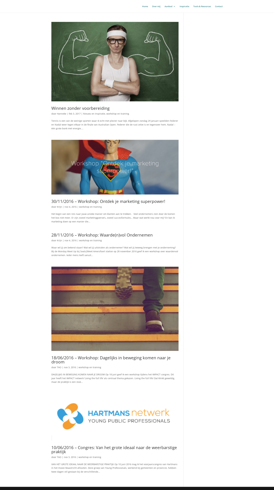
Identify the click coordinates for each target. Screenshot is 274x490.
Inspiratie (184, 6)
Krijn (59, 206)
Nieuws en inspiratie (94, 113)
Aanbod (168, 6)
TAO (59, 367)
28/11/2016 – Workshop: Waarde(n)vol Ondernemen (102, 235)
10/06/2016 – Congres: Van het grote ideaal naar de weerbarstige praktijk (114, 449)
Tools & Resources (202, 6)
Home (145, 6)
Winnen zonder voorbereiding (80, 108)
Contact (219, 6)
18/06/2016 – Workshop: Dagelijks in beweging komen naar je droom (111, 360)
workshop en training (117, 113)
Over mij (156, 6)
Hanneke (61, 113)
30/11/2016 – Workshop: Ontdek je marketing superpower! (108, 201)
